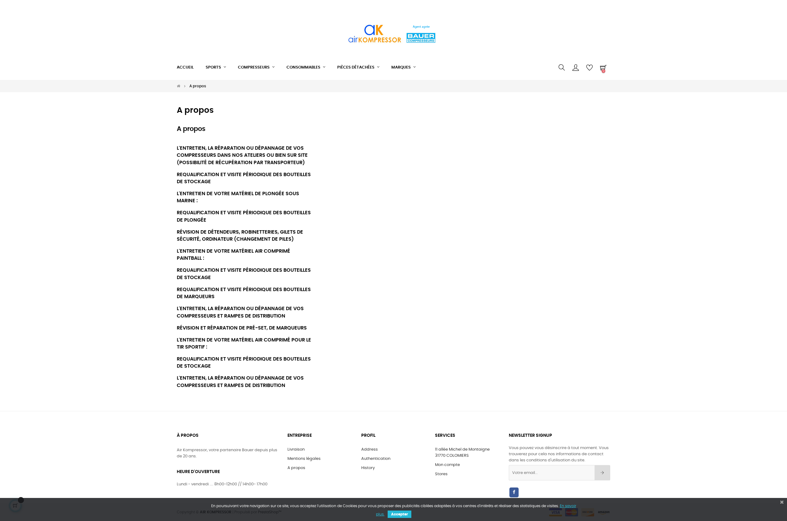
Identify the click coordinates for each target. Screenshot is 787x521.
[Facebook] (514, 492)
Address (369, 450)
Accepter (399, 514)
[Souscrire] (602, 472)
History (368, 468)
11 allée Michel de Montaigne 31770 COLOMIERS (462, 453)
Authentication (375, 459)
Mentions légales (304, 459)
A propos (296, 468)
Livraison (296, 450)
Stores (441, 474)
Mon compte (447, 465)
